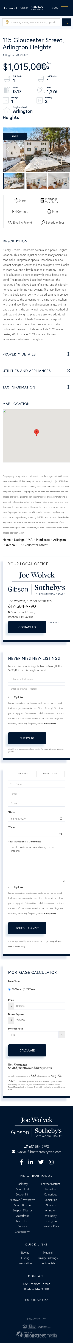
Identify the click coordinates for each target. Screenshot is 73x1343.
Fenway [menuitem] (22, 1226)
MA (30, 540)
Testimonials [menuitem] (47, 1263)
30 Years (16, 989)
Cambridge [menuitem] (50, 1194)
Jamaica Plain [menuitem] (51, 1226)
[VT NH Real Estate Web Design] (36, 1334)
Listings (19, 540)
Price (11, 999)
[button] (66, 22)
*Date (11, 812)
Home (7, 540)
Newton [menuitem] (50, 1205)
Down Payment (17, 1014)
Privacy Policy (50, 723)
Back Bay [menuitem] (22, 1184)
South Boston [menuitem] (22, 1205)
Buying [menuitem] (25, 1252)
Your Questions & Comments (24, 841)
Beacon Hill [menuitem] (22, 1194)
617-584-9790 (22, 606)
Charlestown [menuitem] (22, 1231)
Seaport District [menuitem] (22, 1210)
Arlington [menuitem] (50, 1210)
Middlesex (43, 540)
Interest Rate (15, 1028)
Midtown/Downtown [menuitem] (22, 1200)
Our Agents (53, 622)
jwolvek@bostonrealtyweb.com (39, 1152)
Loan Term (14, 981)
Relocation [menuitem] (25, 1263)
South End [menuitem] (22, 1189)
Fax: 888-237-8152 (36, 1300)
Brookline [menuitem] (50, 1189)
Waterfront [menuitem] (22, 1215)
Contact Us (27, 627)
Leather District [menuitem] (50, 1184)
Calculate (27, 1050)
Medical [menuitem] (48, 1252)
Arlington (59, 540)
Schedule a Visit (50, 774)
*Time (11, 827)
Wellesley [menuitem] (51, 1215)
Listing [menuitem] (25, 1258)
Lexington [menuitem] (51, 1221)
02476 (10, 545)
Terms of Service (14, 946)
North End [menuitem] (22, 1221)
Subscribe (27, 738)
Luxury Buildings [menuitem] (48, 1258)
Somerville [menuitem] (50, 1200)
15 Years (30, 989)
